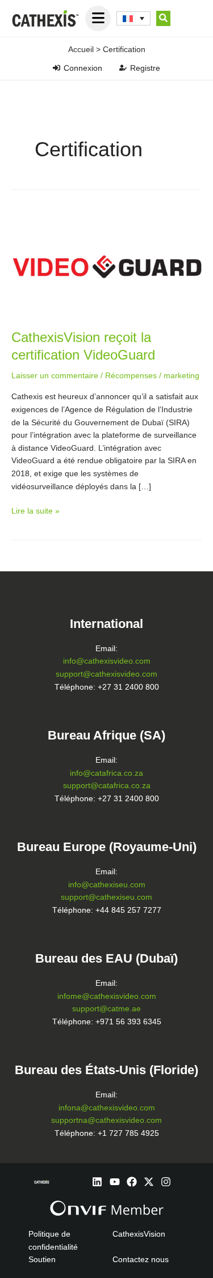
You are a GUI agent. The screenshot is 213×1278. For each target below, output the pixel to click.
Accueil (81, 49)
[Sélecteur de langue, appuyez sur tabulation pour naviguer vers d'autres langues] (133, 18)
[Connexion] (56, 67)
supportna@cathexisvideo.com (106, 1120)
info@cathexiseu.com (106, 885)
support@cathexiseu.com (106, 897)
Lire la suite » (35, 510)
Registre (145, 67)
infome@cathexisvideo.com (106, 996)
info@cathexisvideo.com (107, 661)
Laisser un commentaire (54, 375)
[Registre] (123, 67)
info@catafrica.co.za (106, 773)
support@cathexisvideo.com (106, 674)
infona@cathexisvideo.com (107, 1108)
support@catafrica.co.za (107, 785)
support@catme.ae (106, 1009)
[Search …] (163, 19)
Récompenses (131, 375)
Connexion (83, 67)
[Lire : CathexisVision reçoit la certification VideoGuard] (106, 262)
